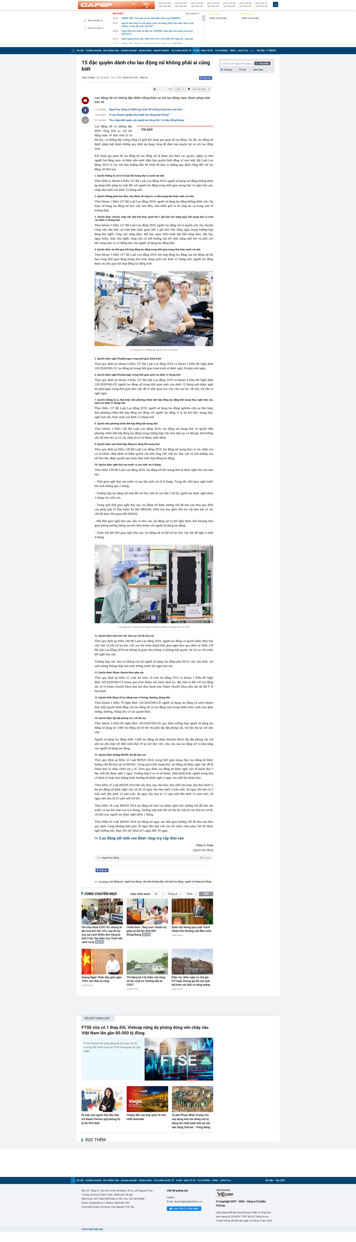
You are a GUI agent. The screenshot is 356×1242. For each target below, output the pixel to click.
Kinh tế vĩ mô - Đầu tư (135, 77)
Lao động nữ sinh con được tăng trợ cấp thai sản (141, 838)
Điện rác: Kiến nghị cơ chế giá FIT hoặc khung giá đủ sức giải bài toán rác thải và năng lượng (191, 981)
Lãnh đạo (258, 69)
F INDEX (271, 50)
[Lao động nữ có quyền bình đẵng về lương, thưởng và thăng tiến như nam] (154, 584)
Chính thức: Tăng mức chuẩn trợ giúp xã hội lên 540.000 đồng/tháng (147, 931)
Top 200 (280, 1180)
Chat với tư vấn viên (185, 1208)
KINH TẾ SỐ (207, 50)
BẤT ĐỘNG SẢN (111, 50)
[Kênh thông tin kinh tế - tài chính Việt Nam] (116, 5)
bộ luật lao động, (174, 881)
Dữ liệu (261, 50)
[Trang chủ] (73, 50)
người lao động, (133, 881)
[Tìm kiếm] (262, 63)
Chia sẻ (206, 78)
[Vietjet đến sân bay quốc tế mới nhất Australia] (147, 1099)
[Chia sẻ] (85, 110)
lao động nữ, (116, 881)
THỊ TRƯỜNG (221, 50)
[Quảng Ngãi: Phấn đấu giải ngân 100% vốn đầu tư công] (102, 962)
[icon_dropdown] (275, 4)
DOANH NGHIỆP (129, 50)
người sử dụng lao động (198, 881)
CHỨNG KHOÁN (93, 50)
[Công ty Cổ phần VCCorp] (245, 1193)
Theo (153, 857)
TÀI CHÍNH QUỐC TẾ (181, 50)
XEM (206, 893)
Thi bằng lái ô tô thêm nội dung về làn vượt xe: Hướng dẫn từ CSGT (146, 981)
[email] (85, 120)
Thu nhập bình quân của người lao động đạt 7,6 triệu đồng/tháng (146, 120)
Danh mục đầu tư (95, 28)
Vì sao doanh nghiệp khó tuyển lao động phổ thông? (139, 114)
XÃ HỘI (80, 50)
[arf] (154, 862)
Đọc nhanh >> (193, 13)
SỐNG (232, 50)
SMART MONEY (161, 50)
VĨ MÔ (196, 50)
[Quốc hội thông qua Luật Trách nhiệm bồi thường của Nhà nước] (192, 911)
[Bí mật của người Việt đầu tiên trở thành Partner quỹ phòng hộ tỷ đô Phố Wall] (102, 1099)
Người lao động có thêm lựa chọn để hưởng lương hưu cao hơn (145, 109)
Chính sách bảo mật (92, 1229)
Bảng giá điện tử (95, 20)
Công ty (228, 69)
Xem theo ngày (141, 894)
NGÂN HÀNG (145, 50)
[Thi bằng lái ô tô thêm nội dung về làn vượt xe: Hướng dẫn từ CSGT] (147, 962)
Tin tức (242, 69)
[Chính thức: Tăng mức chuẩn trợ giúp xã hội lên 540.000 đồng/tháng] (147, 911)
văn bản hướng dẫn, (153, 881)
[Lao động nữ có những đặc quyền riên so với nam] (154, 308)
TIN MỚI (147, 130)
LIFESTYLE (243, 50)
